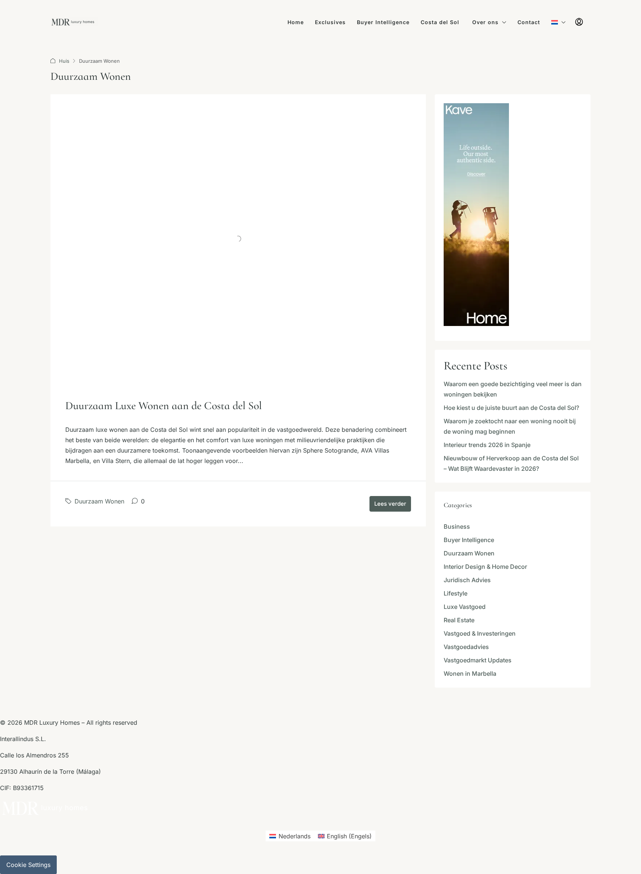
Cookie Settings (28, 864)
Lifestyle (455, 593)
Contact (528, 22)
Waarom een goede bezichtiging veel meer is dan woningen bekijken (513, 389)
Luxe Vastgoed (465, 606)
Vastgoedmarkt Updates (478, 660)
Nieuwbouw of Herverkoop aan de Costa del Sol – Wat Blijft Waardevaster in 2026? (511, 463)
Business (457, 526)
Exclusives (330, 22)
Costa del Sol (441, 22)
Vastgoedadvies (466, 646)
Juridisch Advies (467, 580)
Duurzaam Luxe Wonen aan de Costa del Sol (163, 405)
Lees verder (390, 503)
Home (295, 22)
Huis (64, 61)
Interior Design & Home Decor (485, 566)
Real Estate (459, 620)
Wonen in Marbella (470, 673)
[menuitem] (579, 22)
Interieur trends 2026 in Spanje (487, 445)
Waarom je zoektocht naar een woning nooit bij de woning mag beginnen (510, 426)
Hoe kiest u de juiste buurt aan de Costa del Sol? (511, 407)
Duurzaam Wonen (99, 501)
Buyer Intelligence (383, 22)
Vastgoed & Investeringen (480, 633)
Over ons (485, 22)
